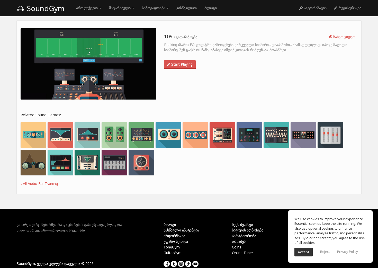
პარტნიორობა (244, 235)
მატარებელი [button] (120, 7)
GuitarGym (173, 252)
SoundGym (45, 8)
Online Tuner (242, 252)
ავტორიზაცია (315, 7)
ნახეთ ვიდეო (343, 36)
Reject (325, 251)
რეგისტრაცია (349, 7)
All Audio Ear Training (40, 183)
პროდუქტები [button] (87, 7)
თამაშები (239, 241)
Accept (303, 251)
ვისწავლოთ (186, 7)
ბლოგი (210, 7)
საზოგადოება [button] (154, 7)
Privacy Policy (347, 251)
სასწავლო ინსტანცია (181, 230)
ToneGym (172, 247)
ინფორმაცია (174, 235)
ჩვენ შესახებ (242, 224)
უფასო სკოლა (176, 241)
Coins (236, 247)
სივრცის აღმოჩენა (247, 230)
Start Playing (181, 64)
